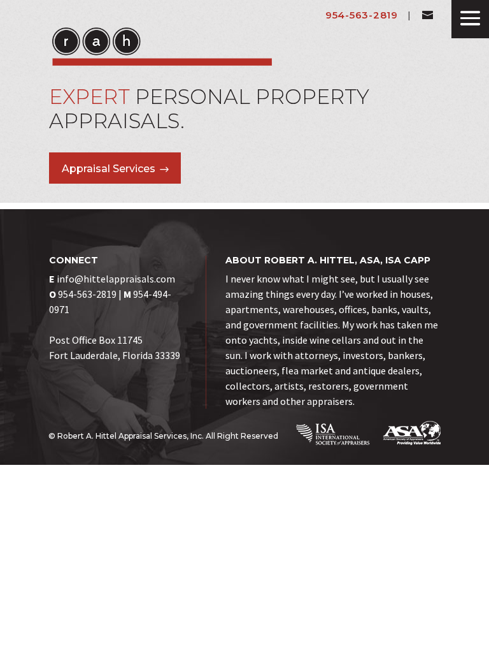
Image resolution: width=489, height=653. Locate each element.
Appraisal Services (108, 169)
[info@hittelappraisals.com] (427, 15)
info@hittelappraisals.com (116, 278)
